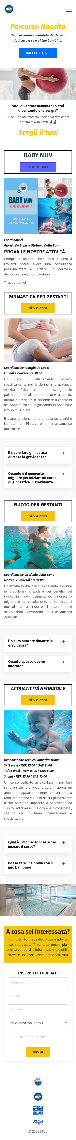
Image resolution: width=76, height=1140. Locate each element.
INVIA (38, 1052)
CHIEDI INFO (38, 167)
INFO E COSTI (38, 52)
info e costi (38, 307)
